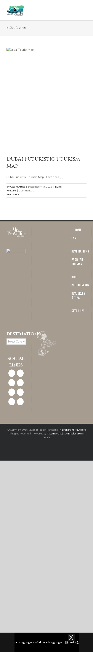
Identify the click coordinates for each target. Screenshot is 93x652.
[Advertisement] (46, 528)
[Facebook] (11, 373)
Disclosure (74, 433)
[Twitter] (11, 382)
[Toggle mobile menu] (85, 6)
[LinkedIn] (20, 382)
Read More (12, 194)
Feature (11, 190)
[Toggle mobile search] (77, 6)
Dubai (58, 186)
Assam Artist (17, 186)
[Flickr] (20, 401)
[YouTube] (20, 392)
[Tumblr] (11, 401)
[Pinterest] (11, 392)
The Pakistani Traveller (71, 429)
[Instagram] (20, 373)
